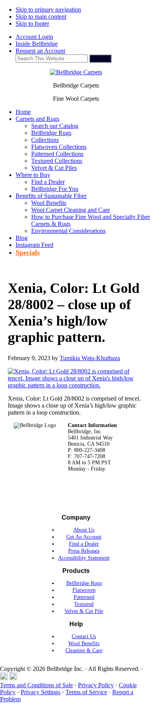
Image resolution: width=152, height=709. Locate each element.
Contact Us (84, 636)
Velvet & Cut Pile (83, 611)
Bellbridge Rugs (84, 583)
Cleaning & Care (84, 650)
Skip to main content (41, 16)
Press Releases (83, 551)
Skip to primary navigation (48, 9)
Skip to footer (32, 23)
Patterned (84, 597)
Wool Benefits (83, 643)
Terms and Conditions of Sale (36, 685)
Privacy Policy (96, 685)
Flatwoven (83, 590)
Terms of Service (86, 692)
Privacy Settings (40, 692)
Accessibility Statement (84, 558)
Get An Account (83, 537)
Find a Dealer (84, 544)
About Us (83, 530)
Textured (84, 604)
